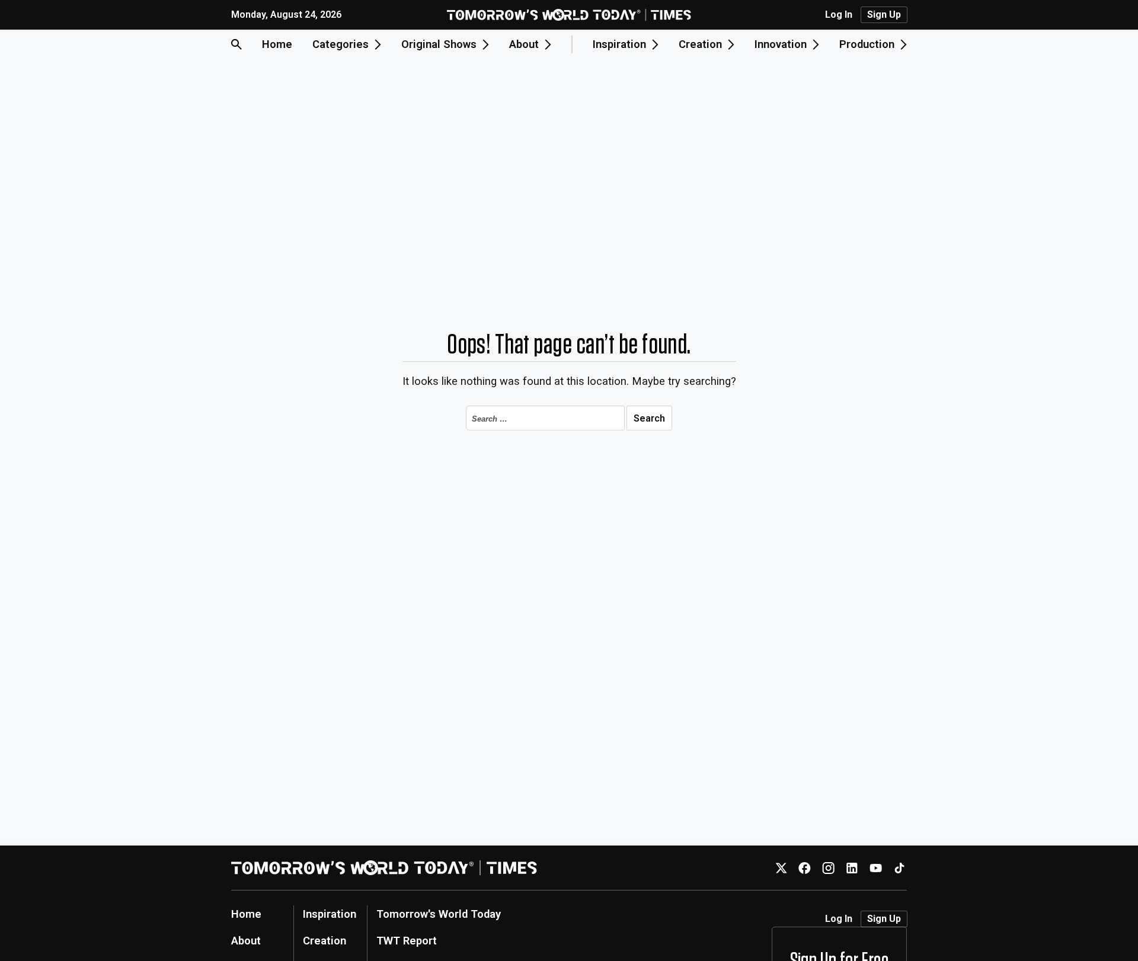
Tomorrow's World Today (438, 914)
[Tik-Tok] (899, 867)
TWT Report (406, 940)
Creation (324, 940)
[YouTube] (875, 867)
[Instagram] (828, 867)
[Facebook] (804, 867)
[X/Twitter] (780, 867)
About (246, 940)
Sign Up (884, 14)
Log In (838, 15)
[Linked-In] (852, 867)
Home (277, 44)
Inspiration (329, 914)
